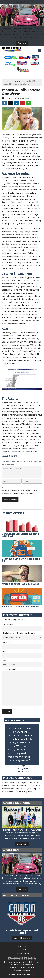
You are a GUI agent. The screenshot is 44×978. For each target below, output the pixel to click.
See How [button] (22, 889)
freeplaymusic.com (21, 970)
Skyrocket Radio (28, 974)
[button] (39, 50)
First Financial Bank (22, 771)
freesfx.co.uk (29, 967)
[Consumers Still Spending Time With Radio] (22, 523)
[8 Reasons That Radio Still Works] (22, 596)
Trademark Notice (22, 953)
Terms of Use (22, 950)
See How (22, 43)
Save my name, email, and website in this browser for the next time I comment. (19, 491)
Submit (7, 711)
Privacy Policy (22, 946)
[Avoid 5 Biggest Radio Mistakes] (22, 573)
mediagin (27, 98)
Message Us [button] (22, 844)
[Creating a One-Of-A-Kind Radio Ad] (22, 548)
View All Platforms (22, 938)
